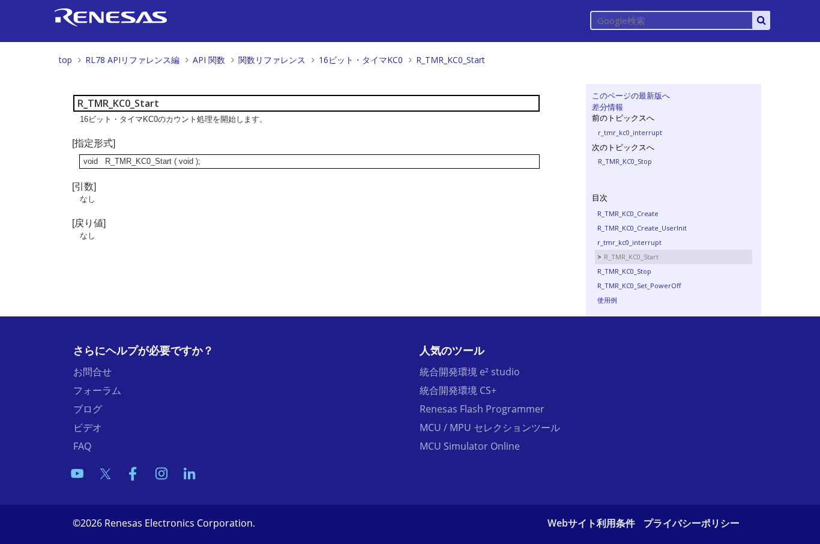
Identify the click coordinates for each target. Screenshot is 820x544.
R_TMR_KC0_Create (628, 213)
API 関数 (209, 59)
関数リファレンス (272, 59)
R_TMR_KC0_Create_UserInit (642, 227)
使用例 (607, 299)
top (65, 59)
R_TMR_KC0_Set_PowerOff (639, 285)
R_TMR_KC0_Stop (625, 161)
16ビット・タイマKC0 (361, 59)
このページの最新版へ (631, 95)
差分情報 (607, 106)
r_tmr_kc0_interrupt (630, 132)
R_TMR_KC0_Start (450, 59)
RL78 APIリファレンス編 (132, 59)
